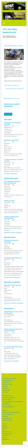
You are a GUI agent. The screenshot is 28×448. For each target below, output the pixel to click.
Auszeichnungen (7, 431)
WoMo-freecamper (8, 420)
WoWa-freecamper (7, 414)
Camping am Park (7, 384)
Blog (4, 429)
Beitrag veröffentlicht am (13, 45)
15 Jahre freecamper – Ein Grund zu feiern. (13, 160)
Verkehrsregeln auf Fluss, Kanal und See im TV (13, 312)
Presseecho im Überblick (11, 361)
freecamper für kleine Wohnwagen (12, 412)
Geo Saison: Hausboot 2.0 (12, 85)
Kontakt (5, 437)
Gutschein (5, 392)
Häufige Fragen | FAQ (8, 406)
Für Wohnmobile (7, 404)
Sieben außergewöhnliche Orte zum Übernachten (13, 329)
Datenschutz (6, 439)
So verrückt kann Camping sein (13, 346)
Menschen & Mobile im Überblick (13, 303)
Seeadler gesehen (9, 200)
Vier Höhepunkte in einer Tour (13, 257)
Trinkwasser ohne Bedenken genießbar (12, 123)
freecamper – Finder (8, 395)
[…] (17, 136)
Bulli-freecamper (7, 418)
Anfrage (5, 424)
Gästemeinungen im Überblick (13, 232)
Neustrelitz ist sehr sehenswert (14, 88)
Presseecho (6, 435)
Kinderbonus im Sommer (11, 140)
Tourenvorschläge (7, 380)
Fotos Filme (6, 388)
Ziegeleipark (6, 382)
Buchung (5, 427)
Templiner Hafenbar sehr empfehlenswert (11, 217)
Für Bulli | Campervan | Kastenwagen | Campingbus (12, 402)
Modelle (5, 410)
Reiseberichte (6, 390)
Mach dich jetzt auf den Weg (12, 285)
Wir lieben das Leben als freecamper (11, 241)
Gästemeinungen (7, 433)
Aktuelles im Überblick (10, 173)
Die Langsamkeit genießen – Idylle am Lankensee (12, 182)
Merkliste (5, 426)
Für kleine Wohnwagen (9, 397)
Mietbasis (5, 386)
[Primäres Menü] (4, 23)
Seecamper (5, 416)
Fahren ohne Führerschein (9, 378)
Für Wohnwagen (7, 399)
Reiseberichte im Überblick (12, 277)
